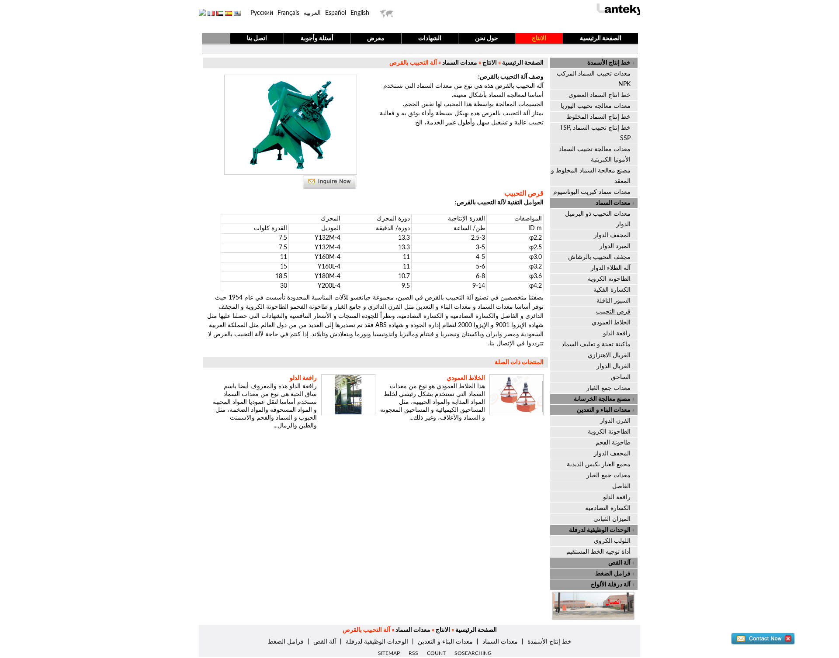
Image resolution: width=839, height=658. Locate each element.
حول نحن (486, 38)
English (359, 13)
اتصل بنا (257, 38)
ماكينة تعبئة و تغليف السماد (596, 344)
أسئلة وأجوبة (317, 38)
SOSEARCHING (473, 653)
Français (288, 13)
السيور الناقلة (613, 301)
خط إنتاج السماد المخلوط (598, 117)
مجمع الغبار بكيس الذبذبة (599, 465)
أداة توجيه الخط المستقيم (598, 552)
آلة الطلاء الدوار (611, 268)
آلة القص (619, 563)
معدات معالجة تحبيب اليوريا (596, 106)
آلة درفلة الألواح (611, 585)
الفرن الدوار (615, 421)
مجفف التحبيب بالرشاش (599, 257)
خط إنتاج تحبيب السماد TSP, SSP (595, 133)
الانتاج (539, 38)
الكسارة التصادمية (608, 508)
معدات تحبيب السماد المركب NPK (594, 79)
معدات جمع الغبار (608, 388)
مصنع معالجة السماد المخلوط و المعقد (591, 176)
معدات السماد (459, 63)
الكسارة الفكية (612, 290)
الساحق (621, 377)
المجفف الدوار (612, 235)
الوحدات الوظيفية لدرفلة (600, 530)
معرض (376, 38)
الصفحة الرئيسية (600, 38)
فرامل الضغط (613, 574)
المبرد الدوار (615, 246)
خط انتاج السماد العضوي (600, 95)
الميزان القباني (612, 519)
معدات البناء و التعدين (604, 410)
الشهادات (429, 38)
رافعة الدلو (303, 378)
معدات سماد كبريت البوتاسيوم (592, 192)
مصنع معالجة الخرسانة (602, 399)
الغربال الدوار (613, 366)
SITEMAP (389, 653)
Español (335, 13)
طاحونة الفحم (613, 443)
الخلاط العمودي (466, 378)
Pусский (261, 13)
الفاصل (621, 486)
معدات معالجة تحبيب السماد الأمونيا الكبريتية (595, 154)
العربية (312, 13)
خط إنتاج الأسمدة (609, 63)
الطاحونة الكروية (609, 279)
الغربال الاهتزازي (609, 355)
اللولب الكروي (612, 541)
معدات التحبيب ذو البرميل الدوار (598, 219)
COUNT (436, 653)
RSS (413, 653)
